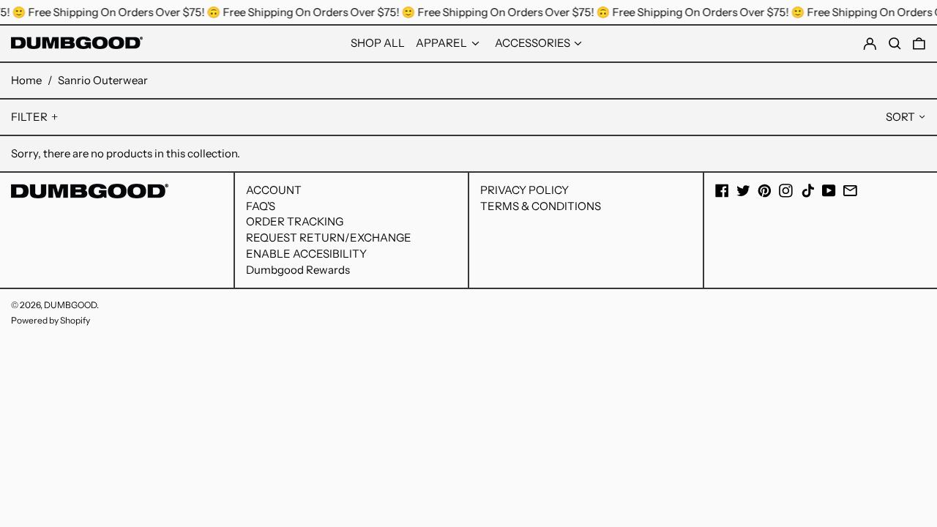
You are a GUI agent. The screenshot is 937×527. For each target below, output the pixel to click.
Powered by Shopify (50, 320)
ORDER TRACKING (294, 221)
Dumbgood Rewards (298, 270)
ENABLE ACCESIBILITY (306, 254)
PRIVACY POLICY (524, 190)
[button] (919, 43)
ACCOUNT (274, 190)
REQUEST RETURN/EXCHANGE (328, 237)
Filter (29, 117)
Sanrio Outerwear (103, 80)
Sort (900, 117)
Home (26, 80)
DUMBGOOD (70, 304)
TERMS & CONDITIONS (540, 206)
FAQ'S (260, 206)
